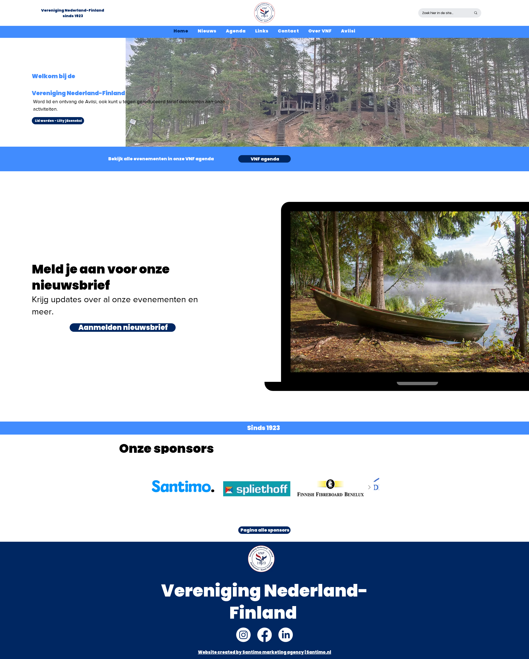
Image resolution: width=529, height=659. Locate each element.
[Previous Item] (159, 487)
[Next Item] (369, 487)
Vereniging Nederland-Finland (73, 10)
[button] (319, 31)
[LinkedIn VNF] (285, 635)
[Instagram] (243, 635)
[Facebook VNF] (264, 635)
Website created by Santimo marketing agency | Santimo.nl (264, 652)
